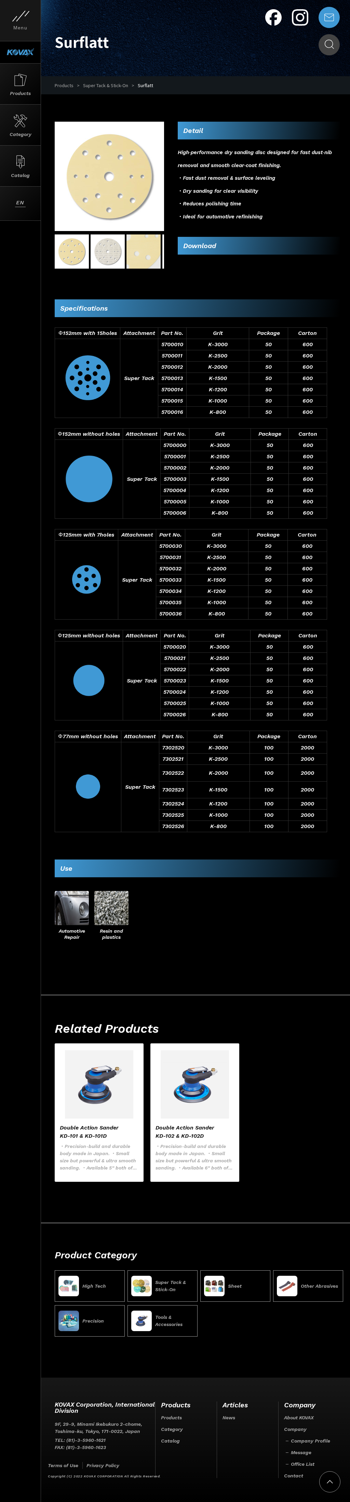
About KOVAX (299, 1417)
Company (295, 1429)
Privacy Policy (102, 1465)
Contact (293, 1475)
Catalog (170, 1440)
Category (172, 1429)
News (229, 1417)
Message (301, 1452)
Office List (302, 1464)
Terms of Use (63, 1465)
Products (64, 85)
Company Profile (310, 1440)
